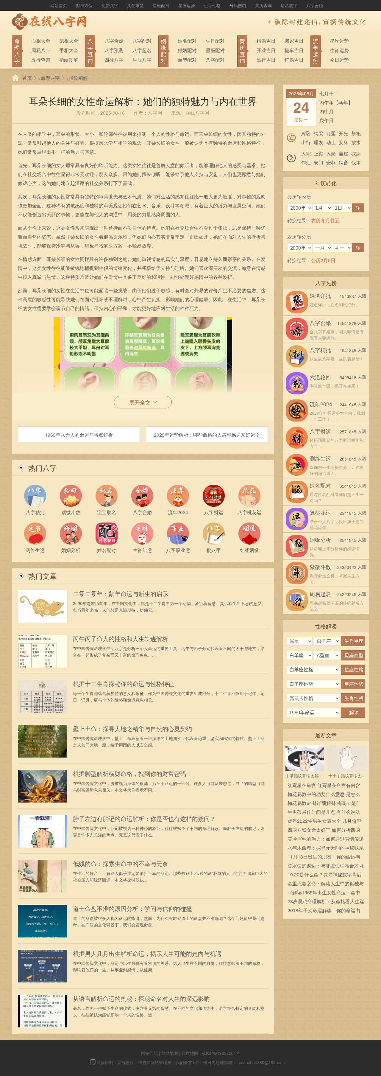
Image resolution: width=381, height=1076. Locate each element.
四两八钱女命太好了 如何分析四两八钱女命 (324, 830)
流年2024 (321, 404)
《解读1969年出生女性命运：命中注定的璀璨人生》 (324, 893)
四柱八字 (114, 59)
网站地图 (169, 1053)
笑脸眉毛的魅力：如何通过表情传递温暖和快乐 (326, 839)
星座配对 (161, 5)
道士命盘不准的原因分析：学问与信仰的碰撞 (132, 908)
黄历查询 (263, 5)
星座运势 (186, 5)
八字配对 (142, 40)
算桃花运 (320, 512)
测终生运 (320, 458)
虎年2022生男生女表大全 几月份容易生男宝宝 (324, 821)
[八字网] (50, 22)
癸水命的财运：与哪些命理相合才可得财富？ (326, 866)
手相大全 (68, 50)
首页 (27, 77)
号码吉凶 (237, 5)
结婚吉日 (266, 40)
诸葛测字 (289, 5)
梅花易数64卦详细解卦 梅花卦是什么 (324, 804)
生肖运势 (339, 50)
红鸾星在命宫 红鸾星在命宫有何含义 (324, 786)
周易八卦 (40, 50)
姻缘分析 (320, 539)
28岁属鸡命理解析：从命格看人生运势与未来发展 (326, 902)
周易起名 (320, 594)
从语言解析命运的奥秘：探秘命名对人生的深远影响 (141, 998)
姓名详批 (320, 295)
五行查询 (40, 59)
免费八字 (110, 5)
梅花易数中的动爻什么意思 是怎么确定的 (324, 795)
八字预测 (114, 50)
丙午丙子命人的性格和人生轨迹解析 (120, 639)
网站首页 (58, 5)
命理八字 (50, 77)
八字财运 (320, 431)
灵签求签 (135, 5)
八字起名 (142, 50)
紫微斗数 (320, 566)
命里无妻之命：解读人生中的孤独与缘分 (326, 884)
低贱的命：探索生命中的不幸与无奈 (120, 863)
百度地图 (190, 1053)
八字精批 (320, 350)
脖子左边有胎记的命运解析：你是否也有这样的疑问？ (144, 818)
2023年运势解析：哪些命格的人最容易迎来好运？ (207, 434)
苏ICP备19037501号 (221, 1053)
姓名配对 (187, 40)
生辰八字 (142, 59)
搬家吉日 (294, 40)
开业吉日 (266, 50)
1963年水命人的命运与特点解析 (79, 434)
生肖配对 (215, 40)
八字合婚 (314, 5)
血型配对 (187, 59)
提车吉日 (294, 50)
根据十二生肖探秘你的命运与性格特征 (123, 684)
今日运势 (339, 59)
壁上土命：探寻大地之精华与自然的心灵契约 (132, 729)
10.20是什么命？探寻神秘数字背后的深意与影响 (324, 875)
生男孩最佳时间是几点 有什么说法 (324, 811)
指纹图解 (68, 59)
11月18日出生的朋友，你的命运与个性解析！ (324, 857)
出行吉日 (266, 59)
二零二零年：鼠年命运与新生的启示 (120, 594)
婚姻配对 (187, 50)
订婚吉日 (294, 59)
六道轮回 (320, 377)
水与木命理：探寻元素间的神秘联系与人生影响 (326, 848)
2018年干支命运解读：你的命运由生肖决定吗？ (324, 911)
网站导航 (149, 1053)
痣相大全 (68, 40)
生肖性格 (212, 5)
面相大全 (40, 40)
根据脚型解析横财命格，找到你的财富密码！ (132, 774)
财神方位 (84, 5)
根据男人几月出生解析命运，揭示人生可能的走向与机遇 (147, 953)
